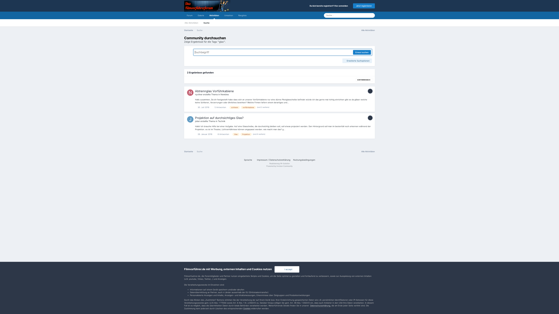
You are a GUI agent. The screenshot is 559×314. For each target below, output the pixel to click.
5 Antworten (220, 107)
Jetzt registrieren (364, 6)
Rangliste (242, 15)
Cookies (247, 308)
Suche (206, 23)
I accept (287, 269)
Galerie (201, 15)
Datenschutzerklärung (320, 305)
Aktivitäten (214, 15)
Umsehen (228, 15)
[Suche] (372, 15)
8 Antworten (223, 134)
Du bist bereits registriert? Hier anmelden (329, 6)
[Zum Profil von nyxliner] (190, 92)
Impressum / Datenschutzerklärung (273, 160)
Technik (221, 121)
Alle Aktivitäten (191, 23)
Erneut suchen (362, 52)
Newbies (225, 94)
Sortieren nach (363, 80)
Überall (362, 15)
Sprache (248, 160)
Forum (189, 15)
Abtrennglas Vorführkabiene (214, 91)
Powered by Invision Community (279, 166)
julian (197, 121)
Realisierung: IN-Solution (279, 163)
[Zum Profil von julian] (190, 119)
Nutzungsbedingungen (304, 160)
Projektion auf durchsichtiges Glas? (219, 118)
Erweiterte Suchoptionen (358, 61)
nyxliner (198, 94)
